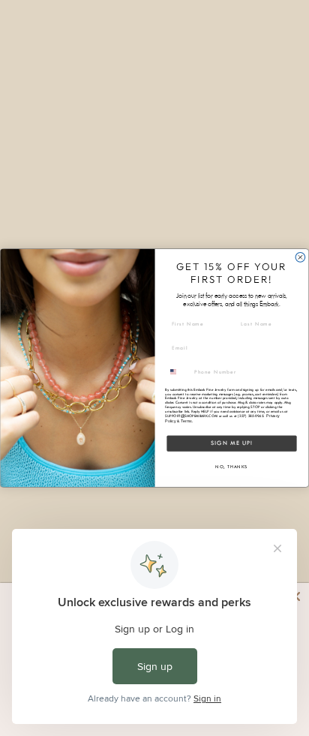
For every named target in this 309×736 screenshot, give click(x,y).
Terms (186, 421)
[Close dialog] (300, 258)
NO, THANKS (231, 467)
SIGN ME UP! (232, 443)
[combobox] (178, 371)
